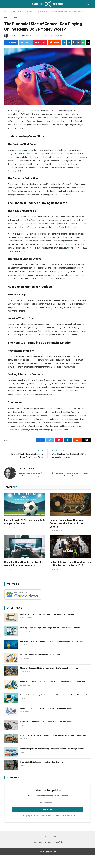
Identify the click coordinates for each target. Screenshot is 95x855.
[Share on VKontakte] (78, 42)
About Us (48, 842)
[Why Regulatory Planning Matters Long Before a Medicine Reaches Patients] (11, 631)
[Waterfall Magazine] (47, 4)
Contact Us (38, 842)
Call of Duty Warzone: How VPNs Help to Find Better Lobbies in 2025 (70, 563)
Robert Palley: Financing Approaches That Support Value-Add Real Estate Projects (53, 681)
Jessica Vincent (18, 35)
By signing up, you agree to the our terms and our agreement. (48, 816)
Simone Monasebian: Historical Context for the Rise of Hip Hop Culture (67, 523)
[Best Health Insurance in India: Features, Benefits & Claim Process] (11, 725)
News (20, 11)
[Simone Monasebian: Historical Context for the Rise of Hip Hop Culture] (70, 504)
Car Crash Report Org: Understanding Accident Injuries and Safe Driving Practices (52, 748)
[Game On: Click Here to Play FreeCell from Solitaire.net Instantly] (24, 546)
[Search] (88, 4)
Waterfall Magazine (10, 11)
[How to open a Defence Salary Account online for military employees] (11, 617)
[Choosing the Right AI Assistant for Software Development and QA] (11, 711)
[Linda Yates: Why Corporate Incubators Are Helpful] (11, 658)
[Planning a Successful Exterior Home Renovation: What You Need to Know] (11, 671)
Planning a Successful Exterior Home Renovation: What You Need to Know (49, 668)
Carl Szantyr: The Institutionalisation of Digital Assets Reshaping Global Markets (51, 641)
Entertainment (28, 11)
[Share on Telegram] (64, 42)
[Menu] (7, 4)
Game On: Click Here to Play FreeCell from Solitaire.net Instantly (24, 563)
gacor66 (20, 150)
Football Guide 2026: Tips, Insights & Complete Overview (24, 521)
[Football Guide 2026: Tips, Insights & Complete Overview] (24, 504)
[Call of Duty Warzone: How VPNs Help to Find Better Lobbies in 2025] (70, 546)
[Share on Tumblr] (74, 42)
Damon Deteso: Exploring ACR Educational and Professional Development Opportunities (54, 695)
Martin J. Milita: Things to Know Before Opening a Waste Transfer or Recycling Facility (53, 735)
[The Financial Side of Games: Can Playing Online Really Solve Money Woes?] (47, 76)
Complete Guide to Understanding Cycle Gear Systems (41, 762)
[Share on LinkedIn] (69, 42)
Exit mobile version (48, 851)
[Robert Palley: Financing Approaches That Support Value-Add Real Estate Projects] (11, 684)
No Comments (47, 35)
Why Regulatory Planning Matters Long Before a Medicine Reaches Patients (50, 628)
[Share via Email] (88, 42)
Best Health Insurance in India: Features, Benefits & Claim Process (46, 722)
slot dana (69, 244)
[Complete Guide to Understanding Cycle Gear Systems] (11, 765)
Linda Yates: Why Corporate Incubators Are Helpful (40, 654)
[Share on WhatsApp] (83, 42)
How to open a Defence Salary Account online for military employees (47, 614)
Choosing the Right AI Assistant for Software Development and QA (46, 708)
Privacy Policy (62, 816)
